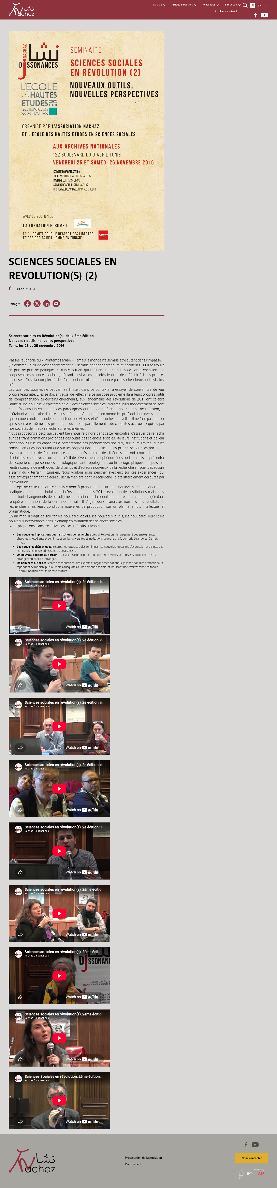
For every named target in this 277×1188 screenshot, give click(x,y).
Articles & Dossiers (182, 4)
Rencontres (209, 4)
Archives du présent (226, 11)
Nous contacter (252, 1158)
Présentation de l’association (143, 1158)
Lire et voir (231, 4)
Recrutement (133, 1164)
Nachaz (157, 4)
